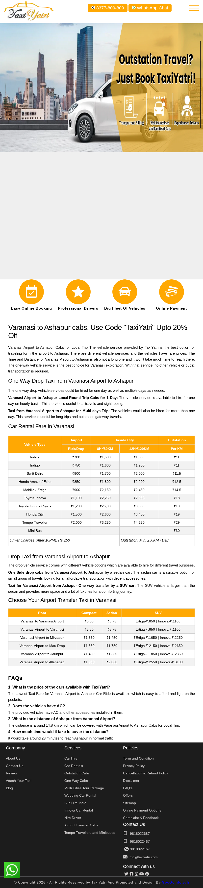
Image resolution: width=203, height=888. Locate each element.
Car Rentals (73, 766)
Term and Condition (138, 758)
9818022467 (140, 841)
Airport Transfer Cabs (81, 825)
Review (11, 773)
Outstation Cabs (77, 773)
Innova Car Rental (78, 810)
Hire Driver (72, 818)
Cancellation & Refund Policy (145, 773)
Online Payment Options (142, 810)
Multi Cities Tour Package (84, 788)
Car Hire (70, 758)
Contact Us (14, 766)
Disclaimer (131, 781)
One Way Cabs (76, 781)
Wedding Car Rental (80, 795)
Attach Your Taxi (18, 781)
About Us (13, 758)
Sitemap (129, 803)
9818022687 (140, 834)
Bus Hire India (75, 803)
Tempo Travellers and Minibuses (89, 833)
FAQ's (127, 788)
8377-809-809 (110, 7)
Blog (9, 788)
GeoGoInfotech (175, 882)
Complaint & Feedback (141, 818)
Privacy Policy (134, 766)
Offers (128, 795)
